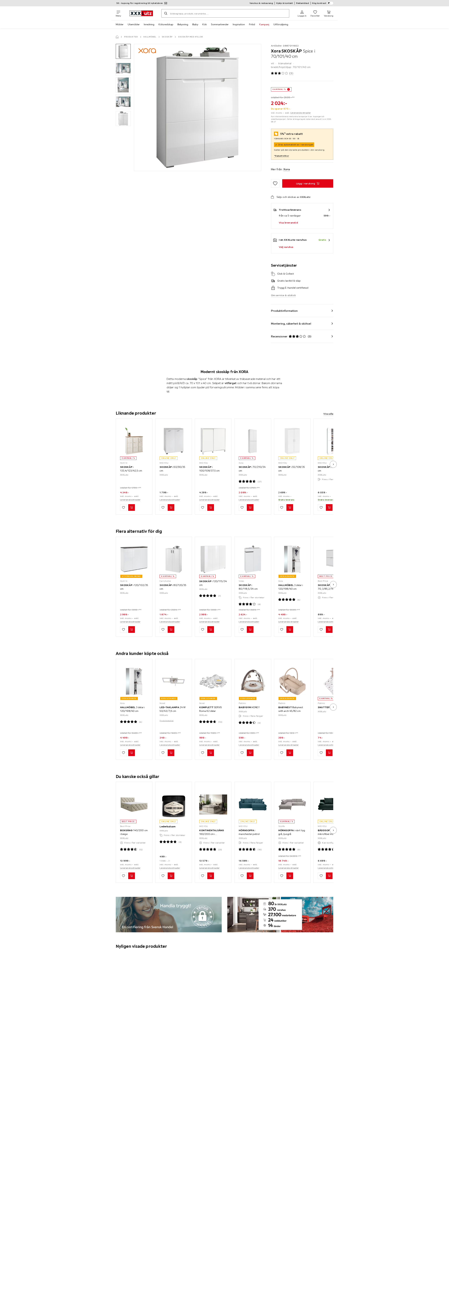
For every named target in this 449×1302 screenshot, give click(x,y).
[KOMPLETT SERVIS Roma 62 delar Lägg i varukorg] (210, 752)
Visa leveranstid (288, 222)
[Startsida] (117, 36)
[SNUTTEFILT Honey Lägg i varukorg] (329, 752)
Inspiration (239, 24)
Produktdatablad (166, 721)
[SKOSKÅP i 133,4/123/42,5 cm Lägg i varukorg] (131, 507)
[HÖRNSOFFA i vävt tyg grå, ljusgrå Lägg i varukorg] (289, 875)
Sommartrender (220, 24)
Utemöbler (134, 24)
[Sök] (166, 13)
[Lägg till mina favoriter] (275, 183)
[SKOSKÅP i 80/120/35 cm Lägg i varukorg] (171, 629)
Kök (204, 24)
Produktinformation (284, 310)
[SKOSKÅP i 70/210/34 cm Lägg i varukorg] (250, 507)
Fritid (252, 24)
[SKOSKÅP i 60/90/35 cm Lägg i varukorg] (171, 507)
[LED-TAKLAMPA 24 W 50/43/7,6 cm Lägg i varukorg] (171, 752)
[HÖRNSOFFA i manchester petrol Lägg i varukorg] (250, 875)
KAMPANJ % (279, 89)
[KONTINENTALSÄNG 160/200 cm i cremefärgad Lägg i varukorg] (210, 875)
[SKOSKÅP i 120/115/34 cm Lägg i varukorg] (210, 629)
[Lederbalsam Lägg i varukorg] (171, 875)
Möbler (119, 24)
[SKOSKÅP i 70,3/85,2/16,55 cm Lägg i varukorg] (329, 629)
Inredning (149, 24)
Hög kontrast (319, 3)
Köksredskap (166, 24)
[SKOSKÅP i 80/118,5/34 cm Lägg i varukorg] (250, 629)
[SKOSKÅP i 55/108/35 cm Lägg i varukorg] (289, 507)
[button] (123, 51)
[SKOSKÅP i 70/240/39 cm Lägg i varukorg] (329, 507)
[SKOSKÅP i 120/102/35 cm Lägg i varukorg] (131, 629)
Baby (195, 24)
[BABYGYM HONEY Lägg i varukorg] (250, 752)
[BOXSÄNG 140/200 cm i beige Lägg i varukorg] (131, 875)
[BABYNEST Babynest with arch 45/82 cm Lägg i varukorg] (289, 752)
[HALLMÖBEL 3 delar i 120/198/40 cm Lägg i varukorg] (289, 629)
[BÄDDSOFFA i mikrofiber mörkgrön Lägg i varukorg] (329, 875)
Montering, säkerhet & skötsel (291, 323)
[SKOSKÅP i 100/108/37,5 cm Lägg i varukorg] (210, 507)
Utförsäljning (280, 24)
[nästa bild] (333, 464)
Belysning (182, 24)
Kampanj (264, 24)
